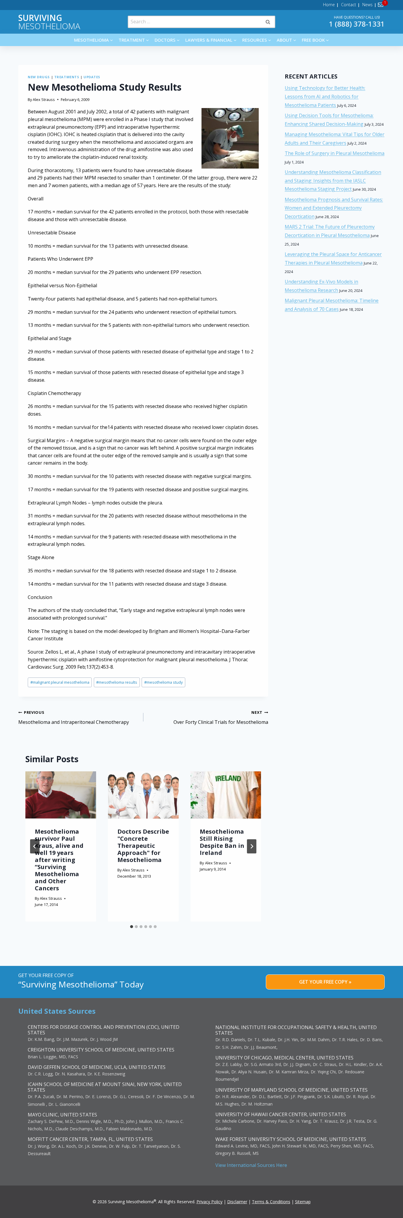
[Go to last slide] (35, 846)
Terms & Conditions (271, 1201)
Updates (91, 77)
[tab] (131, 926)
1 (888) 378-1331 (357, 24)
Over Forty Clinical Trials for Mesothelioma (220, 717)
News (367, 4)
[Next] (251, 846)
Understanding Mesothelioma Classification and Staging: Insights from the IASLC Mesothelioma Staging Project (333, 180)
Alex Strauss (44, 99)
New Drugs (39, 77)
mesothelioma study (163, 682)
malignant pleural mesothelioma (59, 682)
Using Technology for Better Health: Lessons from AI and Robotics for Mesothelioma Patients (325, 96)
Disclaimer (237, 1201)
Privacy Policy (209, 1201)
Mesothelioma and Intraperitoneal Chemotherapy (73, 717)
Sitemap (303, 1201)
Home (329, 4)
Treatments (66, 77)
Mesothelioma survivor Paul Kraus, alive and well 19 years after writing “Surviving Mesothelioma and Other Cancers (59, 859)
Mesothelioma (49, 22)
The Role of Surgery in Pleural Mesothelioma (334, 153)
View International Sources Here (251, 1165)
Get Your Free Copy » (325, 982)
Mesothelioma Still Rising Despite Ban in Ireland (222, 842)
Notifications (381, 4)
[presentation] (60, 795)
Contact (348, 4)
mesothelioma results (116, 682)
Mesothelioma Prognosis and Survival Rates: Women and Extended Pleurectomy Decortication (334, 208)
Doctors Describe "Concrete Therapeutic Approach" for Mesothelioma (143, 845)
